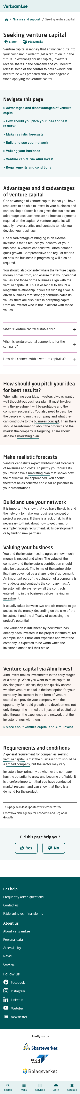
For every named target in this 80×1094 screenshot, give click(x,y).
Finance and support (26, 19)
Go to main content (59, 4)
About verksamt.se (16, 931)
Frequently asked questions (23, 897)
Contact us (10, 905)
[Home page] (6, 19)
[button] (10, 41)
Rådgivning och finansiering (23, 913)
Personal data (13, 939)
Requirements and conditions (27, 167)
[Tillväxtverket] (40, 1058)
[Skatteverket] (40, 1046)
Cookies (9, 964)
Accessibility (12, 948)
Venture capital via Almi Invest (28, 159)
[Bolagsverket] (40, 1071)
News (7, 956)
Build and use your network (25, 143)
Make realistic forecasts (23, 134)
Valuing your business (21, 151)
